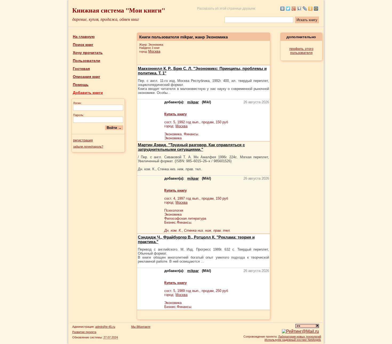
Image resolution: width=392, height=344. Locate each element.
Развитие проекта (84, 332)
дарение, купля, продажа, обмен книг (105, 19)
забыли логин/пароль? (88, 146)
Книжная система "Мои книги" (118, 10)
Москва (154, 51)
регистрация (83, 140)
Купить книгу (175, 114)
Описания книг (86, 76)
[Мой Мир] (316, 8)
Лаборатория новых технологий (299, 336)
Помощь (81, 84)
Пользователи (86, 60)
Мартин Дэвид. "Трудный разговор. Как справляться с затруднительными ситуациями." (191, 147)
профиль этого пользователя (301, 51)
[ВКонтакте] (282, 8)
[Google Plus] (294, 8)
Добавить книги (88, 92)
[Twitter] (288, 8)
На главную (84, 36)
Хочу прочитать (88, 52)
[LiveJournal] (305, 8)
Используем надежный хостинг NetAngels (293, 339)
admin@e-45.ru (105, 326)
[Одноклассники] (310, 8)
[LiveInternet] (299, 8)
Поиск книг (83, 44)
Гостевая (81, 68)
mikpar (193, 102)
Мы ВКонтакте (140, 326)
